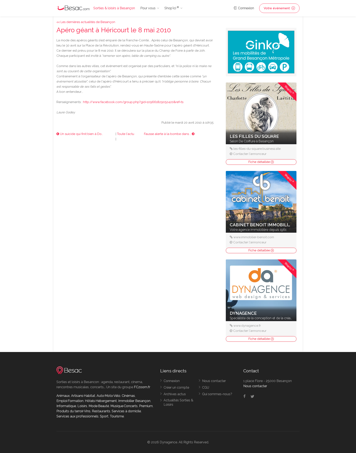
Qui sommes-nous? (217, 394)
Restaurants (101, 411)
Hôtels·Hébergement (101, 401)
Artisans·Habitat (83, 396)
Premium (146, 406)
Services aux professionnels (77, 416)
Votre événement (277, 8)
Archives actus (175, 394)
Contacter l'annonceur (249, 154)
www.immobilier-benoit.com (253, 237)
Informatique (66, 406)
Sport (104, 416)
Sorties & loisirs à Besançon (114, 8)
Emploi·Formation (69, 401)
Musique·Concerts (124, 406)
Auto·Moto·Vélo (108, 396)
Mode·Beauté (99, 406)
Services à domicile (126, 411)
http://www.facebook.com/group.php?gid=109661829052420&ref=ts (133, 102)
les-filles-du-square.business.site (257, 149)
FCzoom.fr (142, 387)
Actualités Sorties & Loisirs (178, 402)
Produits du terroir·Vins (73, 411)
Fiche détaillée (259, 162)
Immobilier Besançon (134, 401)
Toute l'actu (125, 134)
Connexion (245, 8)
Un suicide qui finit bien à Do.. (81, 134)
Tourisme (117, 416)
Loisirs (82, 406)
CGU (205, 387)
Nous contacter (214, 381)
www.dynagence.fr (247, 326)
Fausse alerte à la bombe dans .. (168, 134)
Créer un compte (176, 387)
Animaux (63, 396)
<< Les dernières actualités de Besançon (85, 22)
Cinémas (128, 396)
